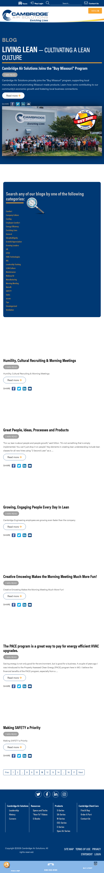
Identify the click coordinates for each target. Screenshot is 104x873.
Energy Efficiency (12, 226)
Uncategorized (11, 306)
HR (7, 249)
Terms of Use (83, 849)
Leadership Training (13, 264)
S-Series (60, 810)
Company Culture (12, 215)
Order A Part (86, 814)
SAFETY (9, 290)
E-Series (60, 826)
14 (58, 772)
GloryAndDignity (12, 237)
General (9, 234)
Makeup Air (10, 275)
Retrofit (8, 287)
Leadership (14, 810)
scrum (8, 298)
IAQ (7, 260)
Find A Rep (85, 810)
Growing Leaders (12, 245)
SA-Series (61, 814)
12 (47, 772)
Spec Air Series (63, 831)
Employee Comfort (13, 222)
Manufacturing (11, 279)
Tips (7, 302)
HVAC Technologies (13, 256)
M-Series (61, 818)
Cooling (9, 218)
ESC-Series (61, 822)
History (12, 814)
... (22, 772)
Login (97, 854)
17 (74, 772)
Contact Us (85, 818)
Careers (12, 818)
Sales (8, 294)
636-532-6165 (50, 869)
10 (37, 772)
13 (53, 772)
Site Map (69, 849)
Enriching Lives (11, 230)
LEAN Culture (11, 268)
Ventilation (10, 309)
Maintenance (11, 271)
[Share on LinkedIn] (24, 388)
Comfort (9, 211)
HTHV (8, 252)
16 (69, 772)
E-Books (36, 818)
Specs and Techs (40, 810)
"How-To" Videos (40, 814)
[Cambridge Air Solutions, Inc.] (26, 15)
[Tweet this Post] (14, 388)
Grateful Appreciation (14, 241)
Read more (12, 95)
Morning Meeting (12, 283)
